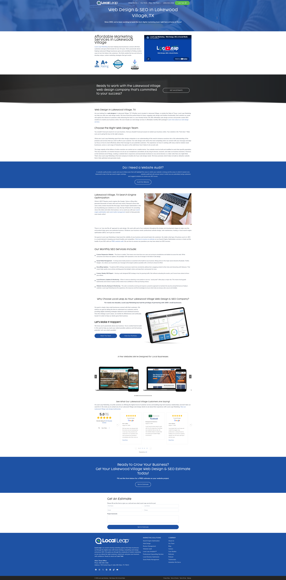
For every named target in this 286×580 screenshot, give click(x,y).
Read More (125, 440)
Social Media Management (151, 559)
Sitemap (189, 578)
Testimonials (172, 559)
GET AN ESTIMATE (176, 90)
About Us (171, 541)
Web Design (147, 543)
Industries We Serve (174, 562)
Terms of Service (175, 578)
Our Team (171, 543)
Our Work (144, 3)
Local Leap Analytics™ (150, 551)
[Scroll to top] (282, 575)
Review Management (149, 546)
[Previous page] (136, 448)
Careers (170, 549)
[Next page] (150, 448)
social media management (117, 212)
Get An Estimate (143, 484)
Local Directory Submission (151, 557)
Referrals (171, 554)
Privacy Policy (166, 578)
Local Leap (98, 548)
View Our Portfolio (130, 336)
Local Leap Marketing (101, 47)
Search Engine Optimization (151, 541)
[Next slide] (190, 376)
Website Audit (147, 549)
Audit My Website (143, 182)
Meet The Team (105, 336)
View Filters (104, 428)
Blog (169, 546)
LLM (146, 452)
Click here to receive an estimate (145, 239)
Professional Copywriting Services (153, 554)
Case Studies (172, 551)
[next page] (190, 424)
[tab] (134, 395)
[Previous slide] (96, 376)
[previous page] (117, 424)
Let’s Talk (120, 556)
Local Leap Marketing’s (134, 174)
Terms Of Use (183, 578)
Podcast (170, 557)
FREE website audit (117, 241)
